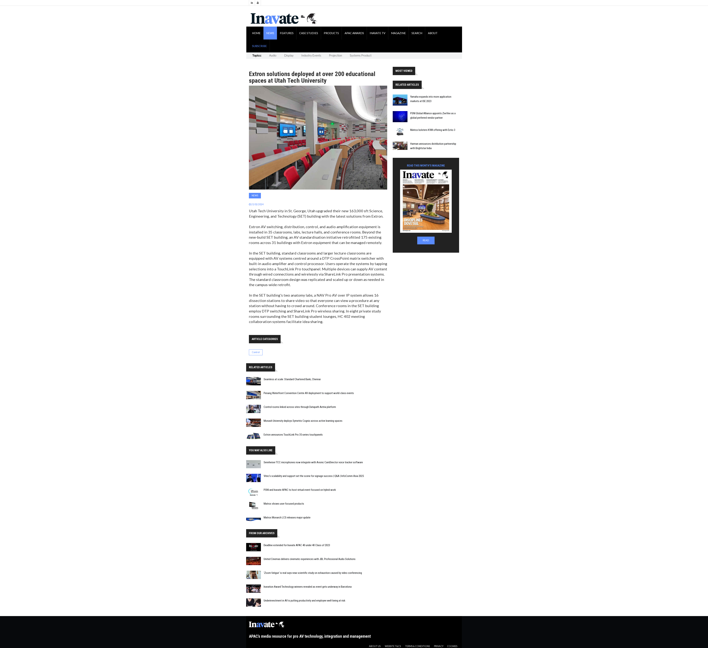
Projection (335, 55)
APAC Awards (354, 33)
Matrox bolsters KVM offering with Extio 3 (432, 130)
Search (417, 33)
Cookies (452, 646)
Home (256, 33)
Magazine (398, 33)
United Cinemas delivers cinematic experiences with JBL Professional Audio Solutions (309, 559)
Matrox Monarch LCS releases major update (287, 517)
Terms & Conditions (417, 646)
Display (289, 55)
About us (375, 646)
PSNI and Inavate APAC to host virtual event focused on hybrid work (300, 489)
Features (287, 33)
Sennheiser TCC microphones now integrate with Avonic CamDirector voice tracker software (313, 462)
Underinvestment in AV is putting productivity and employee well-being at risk (304, 600)
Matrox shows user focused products (284, 503)
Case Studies (308, 33)
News (270, 33)
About (433, 33)
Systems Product (361, 55)
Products (331, 33)
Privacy (438, 646)
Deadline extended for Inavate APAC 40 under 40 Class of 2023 (297, 545)
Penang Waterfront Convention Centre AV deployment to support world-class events (309, 393)
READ (426, 240)
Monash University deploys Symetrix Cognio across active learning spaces (303, 420)
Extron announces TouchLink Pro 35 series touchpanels (293, 434)
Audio (272, 55)
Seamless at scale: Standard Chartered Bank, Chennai (292, 379)
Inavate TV (377, 33)
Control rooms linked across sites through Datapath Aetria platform (300, 407)
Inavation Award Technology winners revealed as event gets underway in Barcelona (308, 586)
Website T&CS (393, 646)
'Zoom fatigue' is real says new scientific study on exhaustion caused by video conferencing (313, 573)
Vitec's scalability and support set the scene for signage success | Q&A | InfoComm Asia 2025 (314, 476)
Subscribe (259, 46)
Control (256, 352)
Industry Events (311, 55)
